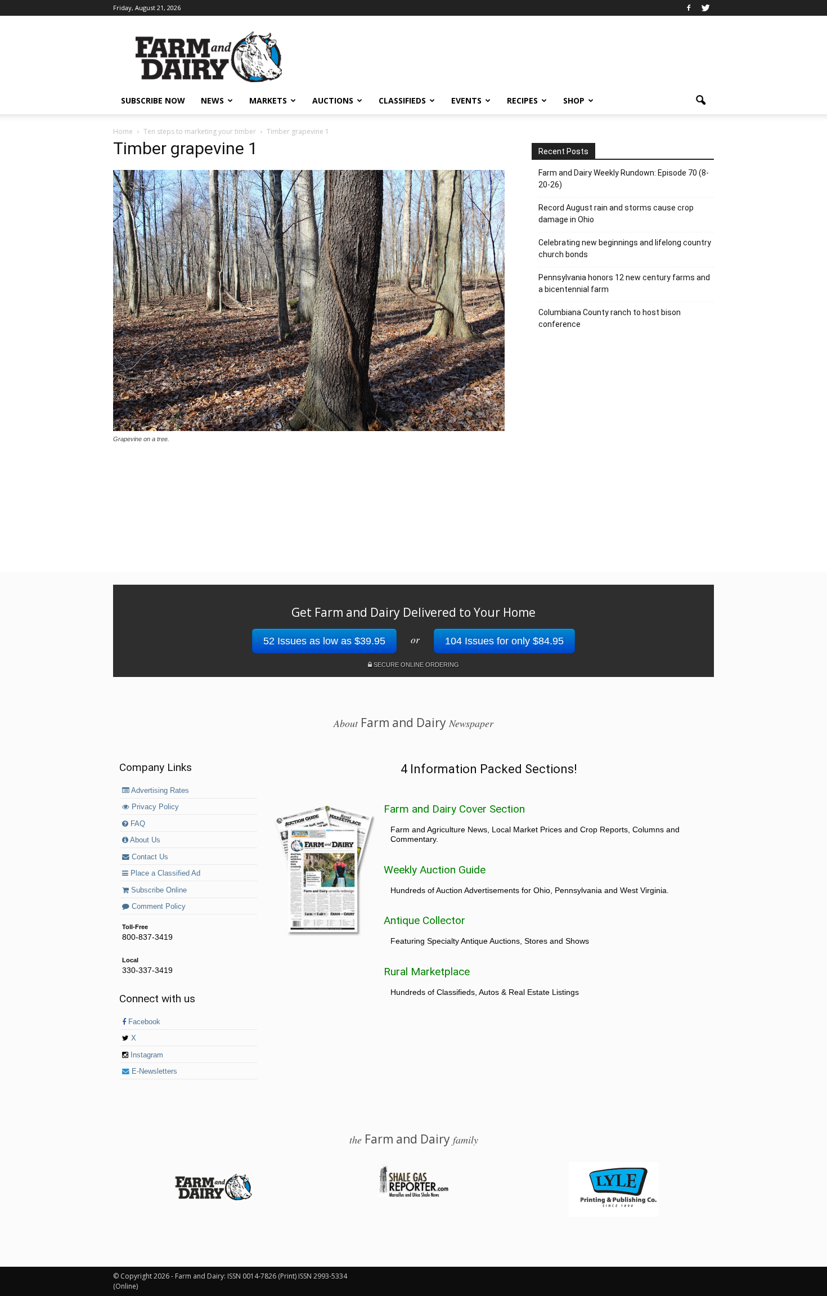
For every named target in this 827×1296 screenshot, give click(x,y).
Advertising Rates (159, 791)
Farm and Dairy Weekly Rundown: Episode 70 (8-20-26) (623, 178)
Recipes (522, 100)
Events (466, 100)
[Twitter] (705, 8)
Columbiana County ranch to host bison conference (609, 318)
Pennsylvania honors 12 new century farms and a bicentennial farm (624, 283)
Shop (574, 100)
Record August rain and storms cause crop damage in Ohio (616, 213)
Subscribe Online (158, 890)
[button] (700, 100)
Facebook (143, 1022)
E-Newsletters (153, 1071)
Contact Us (148, 857)
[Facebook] (688, 8)
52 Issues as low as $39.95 (324, 641)
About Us (144, 840)
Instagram (145, 1055)
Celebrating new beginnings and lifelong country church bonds (624, 248)
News (212, 100)
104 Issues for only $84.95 (504, 641)
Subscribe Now (153, 100)
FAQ (136, 824)
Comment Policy (157, 907)
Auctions (332, 100)
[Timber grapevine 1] (309, 428)
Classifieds (402, 100)
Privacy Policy (154, 807)
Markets (268, 100)
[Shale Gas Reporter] (413, 1195)
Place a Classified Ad (164, 873)
